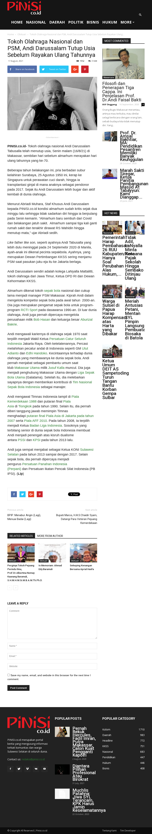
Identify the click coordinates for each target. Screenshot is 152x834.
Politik (75, 22)
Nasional (36, 22)
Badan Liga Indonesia (46, 425)
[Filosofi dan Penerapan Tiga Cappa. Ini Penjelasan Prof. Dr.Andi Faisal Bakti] (123, 64)
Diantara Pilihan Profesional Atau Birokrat (84, 772)
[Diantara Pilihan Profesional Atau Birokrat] (62, 769)
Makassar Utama (27, 368)
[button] (140, 14)
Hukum (109, 22)
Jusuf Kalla (56, 368)
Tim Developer (128, 830)
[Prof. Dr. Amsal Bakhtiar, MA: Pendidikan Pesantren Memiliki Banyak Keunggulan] (109, 136)
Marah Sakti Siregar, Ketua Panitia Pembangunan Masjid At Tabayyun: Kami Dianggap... (134, 184)
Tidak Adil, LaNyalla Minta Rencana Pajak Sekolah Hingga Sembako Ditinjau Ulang (134, 258)
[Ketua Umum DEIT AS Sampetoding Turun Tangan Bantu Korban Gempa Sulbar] (112, 351)
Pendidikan (108, 757)
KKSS (105, 746)
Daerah (57, 22)
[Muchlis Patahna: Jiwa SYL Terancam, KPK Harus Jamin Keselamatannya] (62, 794)
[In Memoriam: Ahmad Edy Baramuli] (52, 553)
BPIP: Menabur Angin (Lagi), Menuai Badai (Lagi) (24, 517)
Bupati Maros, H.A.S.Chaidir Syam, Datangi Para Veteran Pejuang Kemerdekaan (76, 519)
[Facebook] (10, 769)
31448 (94, 60)
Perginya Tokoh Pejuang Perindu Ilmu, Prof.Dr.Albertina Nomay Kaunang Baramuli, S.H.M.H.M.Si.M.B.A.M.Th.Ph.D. (24, 573)
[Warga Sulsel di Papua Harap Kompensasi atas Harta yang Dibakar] (112, 291)
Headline (107, 740)
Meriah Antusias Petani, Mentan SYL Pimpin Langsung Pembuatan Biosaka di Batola (136, 319)
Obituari (21, 34)
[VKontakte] (36, 769)
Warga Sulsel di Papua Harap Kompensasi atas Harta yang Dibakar (114, 317)
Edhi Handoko (36, 353)
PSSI (21, 440)
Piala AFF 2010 (35, 421)
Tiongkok (25, 406)
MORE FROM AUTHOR (50, 535)
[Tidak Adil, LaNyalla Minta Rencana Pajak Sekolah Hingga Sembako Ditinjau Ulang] (135, 227)
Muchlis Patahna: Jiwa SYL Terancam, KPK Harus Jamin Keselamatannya (89, 800)
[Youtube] (44, 769)
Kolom (106, 729)
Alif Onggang (109, 104)
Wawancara (108, 77)
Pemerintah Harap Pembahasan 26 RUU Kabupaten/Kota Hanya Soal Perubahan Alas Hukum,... (118, 256)
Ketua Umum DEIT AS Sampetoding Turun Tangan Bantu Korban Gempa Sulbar (115, 379)
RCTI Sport (29, 310)
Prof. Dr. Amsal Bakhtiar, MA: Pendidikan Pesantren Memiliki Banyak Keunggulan (131, 146)
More (126, 22)
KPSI (36, 440)
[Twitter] (19, 769)
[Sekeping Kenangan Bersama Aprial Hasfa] (83, 553)
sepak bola (52, 291)
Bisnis (93, 22)
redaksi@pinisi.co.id (33, 759)
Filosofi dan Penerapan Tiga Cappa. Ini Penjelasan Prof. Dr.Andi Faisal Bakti (121, 91)
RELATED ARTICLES (21, 535)
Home (17, 22)
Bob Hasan (42, 319)
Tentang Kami (109, 830)
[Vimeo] (27, 769)
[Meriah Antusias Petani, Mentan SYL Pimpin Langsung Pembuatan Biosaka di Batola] (135, 291)
